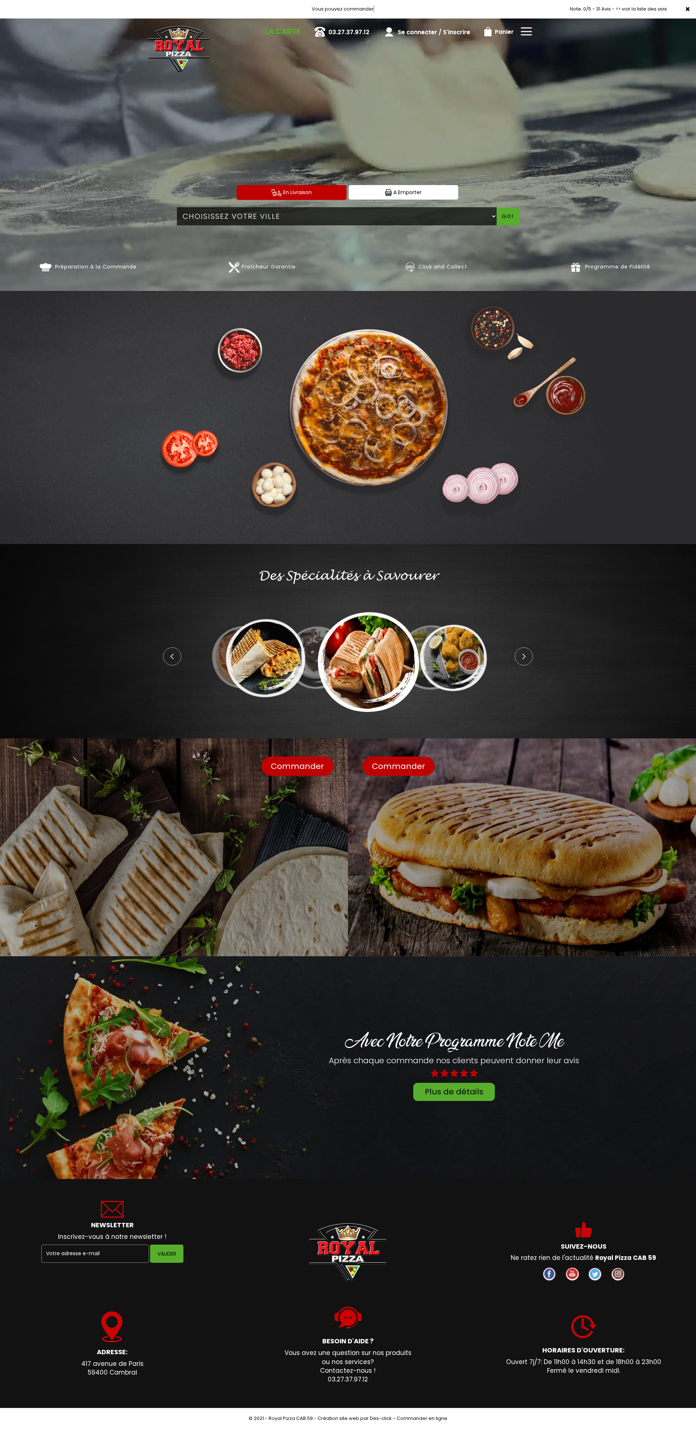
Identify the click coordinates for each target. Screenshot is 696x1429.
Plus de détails (454, 1091)
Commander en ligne (422, 1418)
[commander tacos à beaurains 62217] (274, 658)
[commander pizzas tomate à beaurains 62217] (45, 266)
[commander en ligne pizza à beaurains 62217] (348, 1252)
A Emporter (407, 192)
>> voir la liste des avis (641, 8)
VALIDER (166, 1253)
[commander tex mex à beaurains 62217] (453, 657)
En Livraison (297, 192)
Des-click (381, 1418)
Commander (297, 766)
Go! (508, 216)
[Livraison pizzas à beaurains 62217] (179, 29)
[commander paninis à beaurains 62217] (377, 661)
